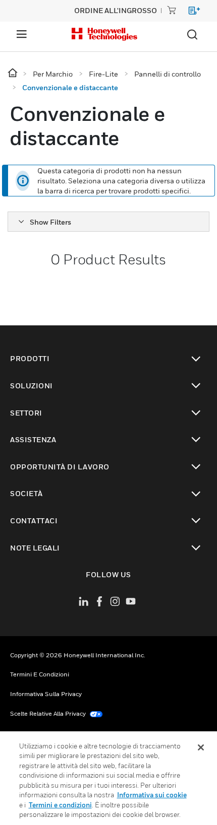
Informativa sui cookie (152, 795)
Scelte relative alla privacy (48, 713)
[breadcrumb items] (13, 73)
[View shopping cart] (189, 12)
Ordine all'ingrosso (115, 10)
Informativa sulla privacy (46, 694)
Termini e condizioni (39, 674)
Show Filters (50, 222)
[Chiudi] (201, 747)
